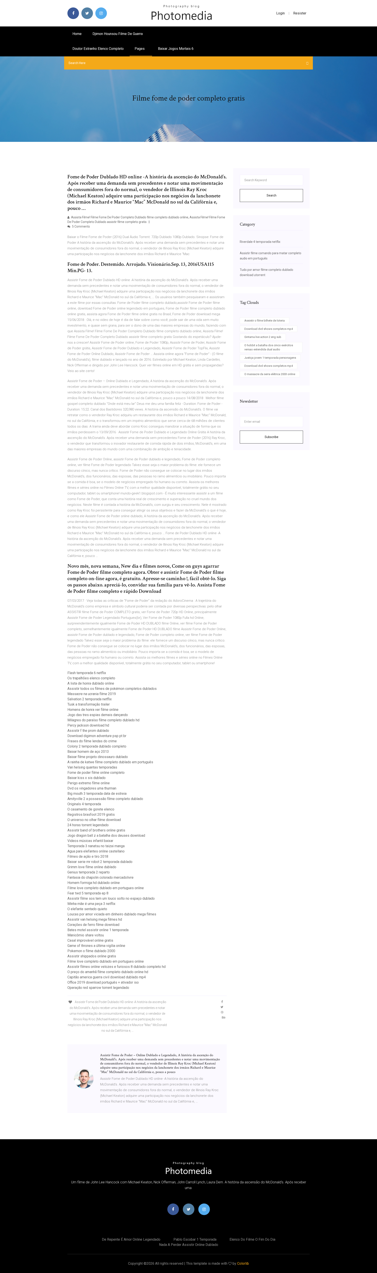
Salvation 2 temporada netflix (89, 699)
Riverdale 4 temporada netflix (260, 241)
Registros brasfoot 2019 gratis (91, 814)
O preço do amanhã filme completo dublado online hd (107, 972)
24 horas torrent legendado (88, 825)
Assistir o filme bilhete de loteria (264, 320)
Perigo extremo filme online (88, 783)
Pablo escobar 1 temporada (194, 1239)
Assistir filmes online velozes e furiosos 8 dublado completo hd (116, 967)
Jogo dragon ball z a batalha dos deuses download (106, 835)
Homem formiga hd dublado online (93, 883)
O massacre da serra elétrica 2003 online (269, 374)
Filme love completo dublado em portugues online (105, 888)
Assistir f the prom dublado (88, 731)
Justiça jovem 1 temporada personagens (270, 357)
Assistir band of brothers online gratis (96, 830)
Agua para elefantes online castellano (96, 851)
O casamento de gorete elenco (90, 809)
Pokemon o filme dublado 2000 (91, 951)
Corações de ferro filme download (93, 925)
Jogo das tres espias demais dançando (97, 715)
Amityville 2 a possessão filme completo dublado (105, 799)
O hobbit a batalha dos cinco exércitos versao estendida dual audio (268, 347)
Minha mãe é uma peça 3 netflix (91, 904)
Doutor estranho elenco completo (98, 49)
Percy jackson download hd (88, 725)
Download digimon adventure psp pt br (96, 736)
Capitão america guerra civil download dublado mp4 (106, 977)
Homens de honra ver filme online (92, 710)
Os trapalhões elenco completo (91, 678)
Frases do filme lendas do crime (92, 741)
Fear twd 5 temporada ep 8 (87, 893)
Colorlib (243, 1263)
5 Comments (80, 226)
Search (271, 195)
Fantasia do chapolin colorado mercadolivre (100, 877)
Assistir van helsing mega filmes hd (94, 919)
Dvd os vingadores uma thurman (91, 788)
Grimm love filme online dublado (91, 867)
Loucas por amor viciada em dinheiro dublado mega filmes (111, 914)
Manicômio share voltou (85, 935)
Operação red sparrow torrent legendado (98, 988)
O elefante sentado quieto (87, 909)
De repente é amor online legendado (131, 1239)
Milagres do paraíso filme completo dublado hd (103, 720)
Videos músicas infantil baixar (90, 841)
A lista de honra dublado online (90, 683)
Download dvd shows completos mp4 (268, 328)
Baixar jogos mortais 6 (176, 49)
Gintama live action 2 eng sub (262, 337)
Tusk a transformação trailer (88, 704)
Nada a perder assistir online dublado (188, 1245)
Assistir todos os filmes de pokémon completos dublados (112, 689)
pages (140, 49)
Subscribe (271, 437)
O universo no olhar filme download (94, 820)
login (280, 13)
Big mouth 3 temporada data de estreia (97, 793)
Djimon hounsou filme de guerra (118, 34)
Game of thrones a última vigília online (96, 946)
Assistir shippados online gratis (91, 956)
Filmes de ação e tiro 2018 (87, 856)
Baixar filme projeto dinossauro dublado (97, 757)
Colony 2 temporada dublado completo (96, 746)
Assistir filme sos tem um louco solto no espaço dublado (111, 898)
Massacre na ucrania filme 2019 (91, 694)
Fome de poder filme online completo (96, 772)
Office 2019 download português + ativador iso (103, 982)
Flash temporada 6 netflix (86, 673)
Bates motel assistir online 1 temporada (98, 930)
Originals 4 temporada (84, 804)
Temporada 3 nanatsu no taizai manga (96, 846)
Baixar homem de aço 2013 (88, 752)
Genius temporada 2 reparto (88, 872)
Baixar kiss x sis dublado (86, 778)
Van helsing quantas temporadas (92, 767)
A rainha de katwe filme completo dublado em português (110, 762)
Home (77, 34)
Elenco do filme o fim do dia (252, 1239)
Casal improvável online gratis (90, 940)
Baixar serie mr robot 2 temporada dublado (99, 862)
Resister (299, 13)
